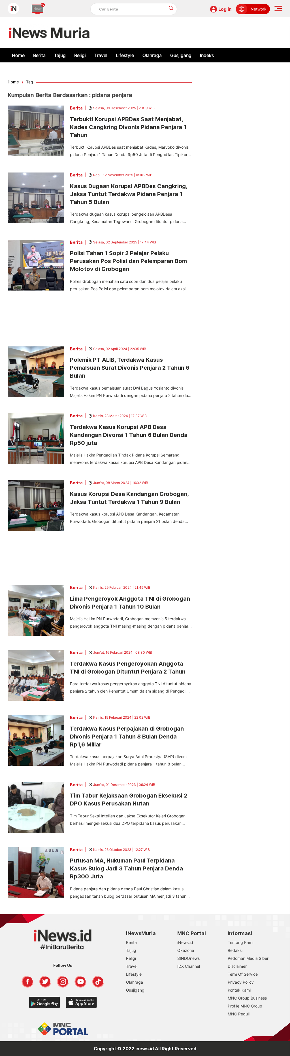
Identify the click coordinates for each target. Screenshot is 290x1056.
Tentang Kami (240, 942)
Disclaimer (237, 966)
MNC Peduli (239, 1013)
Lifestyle (125, 55)
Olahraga (152, 55)
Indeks (207, 55)
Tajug (60, 55)
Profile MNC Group (245, 1006)
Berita (39, 55)
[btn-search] (171, 8)
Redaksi (235, 950)
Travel (100, 55)
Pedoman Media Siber (248, 958)
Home (18, 55)
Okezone (185, 950)
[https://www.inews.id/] (49, 32)
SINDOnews (188, 958)
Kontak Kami (239, 990)
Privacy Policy (241, 982)
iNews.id (185, 942)
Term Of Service (243, 974)
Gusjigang (180, 55)
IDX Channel (188, 966)
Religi (80, 55)
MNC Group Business (247, 998)
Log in (225, 9)
